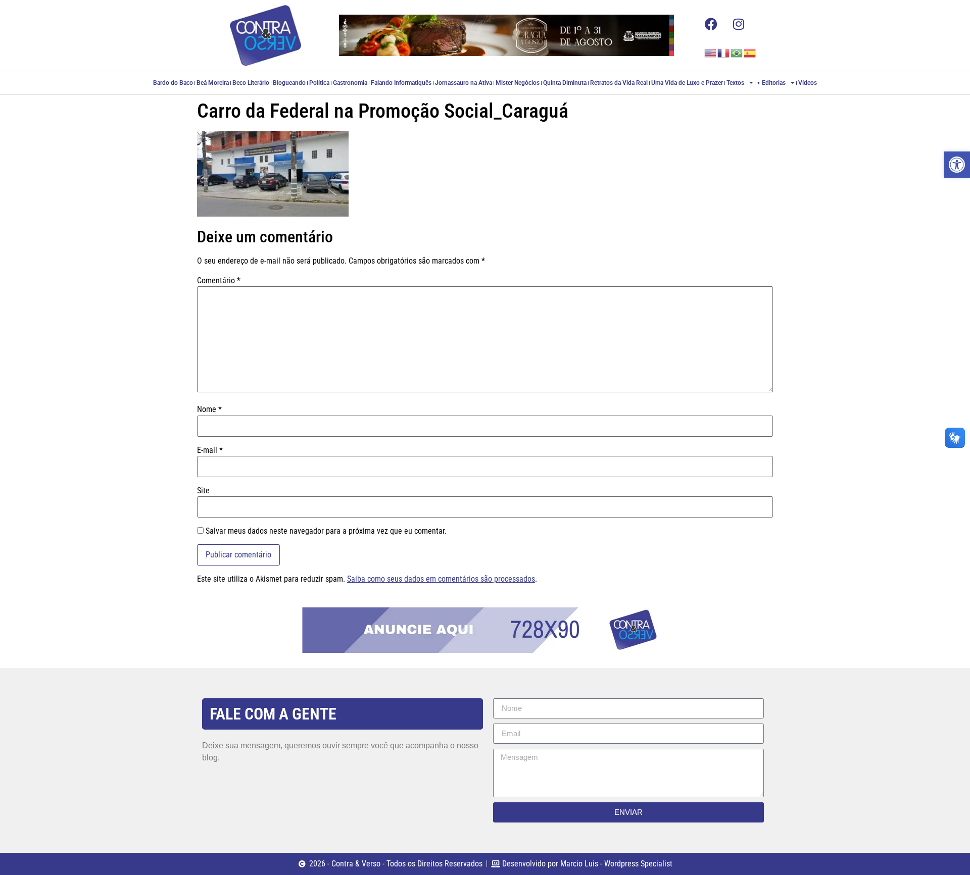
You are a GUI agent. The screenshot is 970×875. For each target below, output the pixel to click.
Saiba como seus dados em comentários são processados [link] (441, 579)
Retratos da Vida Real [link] (619, 82)
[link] (957, 164)
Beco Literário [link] (250, 82)
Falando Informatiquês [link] (401, 82)
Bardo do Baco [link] (173, 82)
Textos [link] (735, 82)
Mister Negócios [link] (518, 82)
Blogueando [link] (289, 82)
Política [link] (319, 82)
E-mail (210, 450)
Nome (209, 409)
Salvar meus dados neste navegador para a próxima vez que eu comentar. (326, 531)
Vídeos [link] (807, 82)
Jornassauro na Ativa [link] (463, 82)
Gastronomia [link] (350, 82)
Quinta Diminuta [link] (565, 82)
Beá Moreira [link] (213, 82)
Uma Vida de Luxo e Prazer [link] (687, 82)
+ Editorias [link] (771, 82)
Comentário (218, 281)
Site (203, 491)
